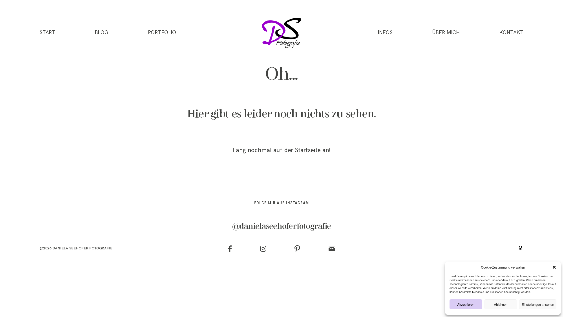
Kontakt (511, 32)
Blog (101, 32)
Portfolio (162, 32)
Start (47, 32)
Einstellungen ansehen (538, 304)
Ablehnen (500, 304)
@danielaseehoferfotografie (281, 226)
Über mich (446, 32)
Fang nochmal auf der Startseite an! (281, 150)
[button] (554, 267)
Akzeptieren (465, 304)
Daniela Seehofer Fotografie (83, 248)
